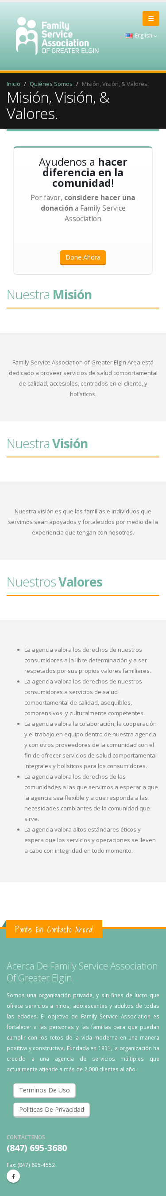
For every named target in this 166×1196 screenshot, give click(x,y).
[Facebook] (13, 1176)
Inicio (13, 84)
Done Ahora (83, 257)
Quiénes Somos (51, 84)
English (144, 35)
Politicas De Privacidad (51, 1109)
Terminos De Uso (44, 1090)
